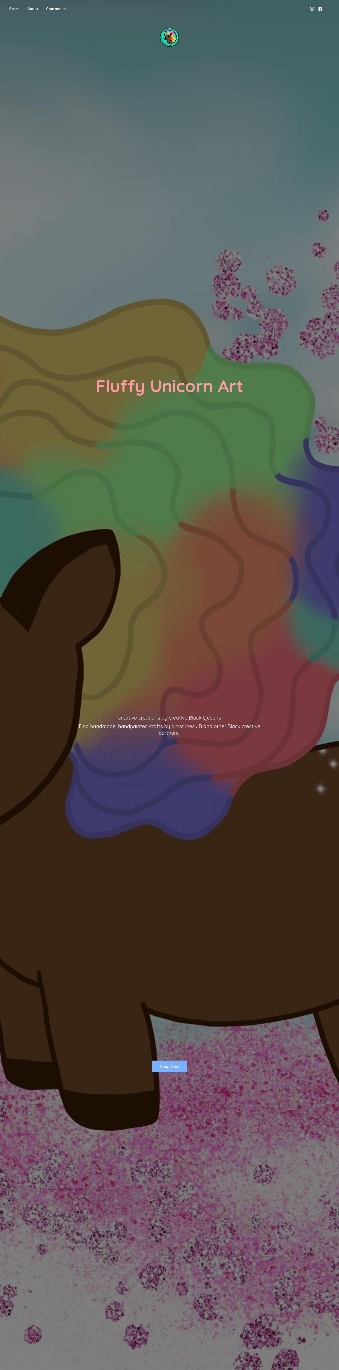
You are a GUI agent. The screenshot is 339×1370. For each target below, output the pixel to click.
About (32, 8)
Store (14, 8)
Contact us (55, 8)
